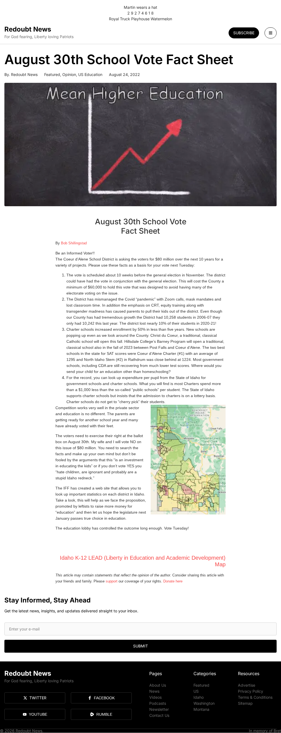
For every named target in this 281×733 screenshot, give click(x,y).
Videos (155, 697)
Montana (201, 709)
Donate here (172, 581)
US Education (90, 74)
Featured (52, 74)
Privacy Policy (250, 691)
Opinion (69, 74)
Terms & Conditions (255, 697)
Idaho (198, 697)
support (111, 581)
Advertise (246, 685)
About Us (157, 685)
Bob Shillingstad (74, 243)
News (154, 691)
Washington (204, 703)
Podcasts (157, 703)
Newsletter (159, 709)
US (196, 691)
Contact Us (159, 715)
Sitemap (245, 703)
